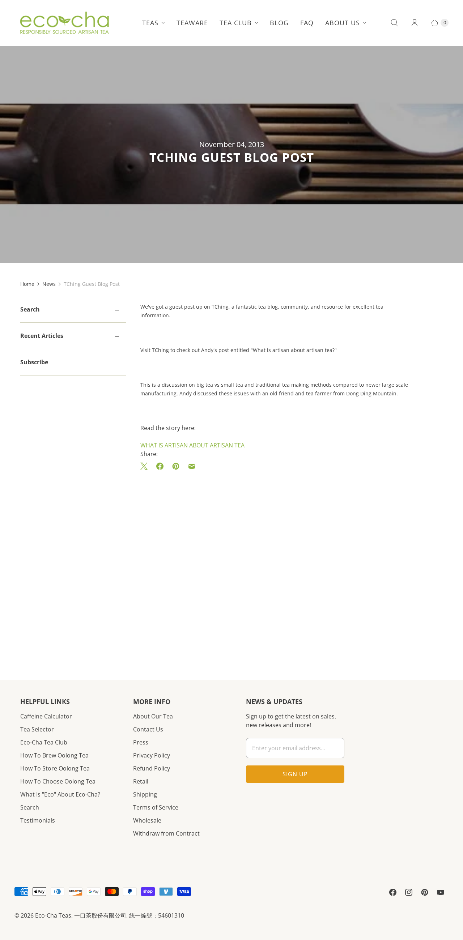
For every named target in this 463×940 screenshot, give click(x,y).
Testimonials (37, 820)
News (49, 283)
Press (140, 742)
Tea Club (236, 22)
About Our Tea (153, 716)
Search (29, 807)
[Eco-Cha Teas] (64, 23)
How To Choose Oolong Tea (57, 781)
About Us (342, 22)
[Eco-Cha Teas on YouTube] (441, 892)
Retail (140, 781)
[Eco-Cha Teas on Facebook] (393, 892)
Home (27, 283)
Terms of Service (155, 807)
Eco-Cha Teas (53, 915)
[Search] (394, 22)
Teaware (192, 22)
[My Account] (414, 22)
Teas (150, 22)
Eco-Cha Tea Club (43, 742)
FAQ (307, 22)
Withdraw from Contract (166, 833)
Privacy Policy (151, 755)
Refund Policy (151, 768)
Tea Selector (37, 729)
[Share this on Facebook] (160, 466)
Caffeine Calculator (46, 716)
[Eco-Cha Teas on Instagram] (409, 892)
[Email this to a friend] (192, 466)
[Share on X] (146, 466)
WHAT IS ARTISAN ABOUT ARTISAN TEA (192, 445)
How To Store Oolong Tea (55, 768)
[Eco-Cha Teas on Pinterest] (425, 892)
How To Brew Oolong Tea (54, 755)
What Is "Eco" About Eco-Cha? (60, 794)
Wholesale (147, 820)
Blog (279, 22)
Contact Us (148, 729)
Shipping (145, 794)
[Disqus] (277, 564)
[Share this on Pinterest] (176, 466)
